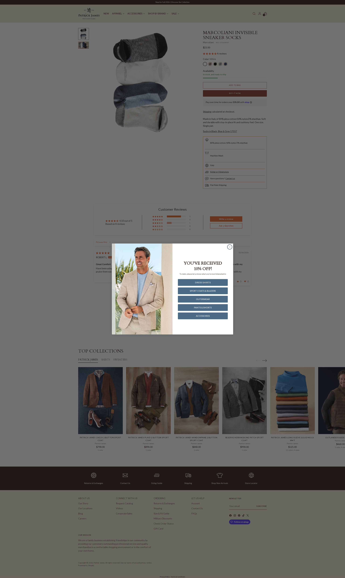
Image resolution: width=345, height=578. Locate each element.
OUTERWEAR (203, 299)
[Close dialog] (229, 247)
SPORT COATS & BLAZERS (203, 290)
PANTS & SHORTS (203, 307)
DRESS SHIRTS (203, 282)
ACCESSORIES (203, 316)
